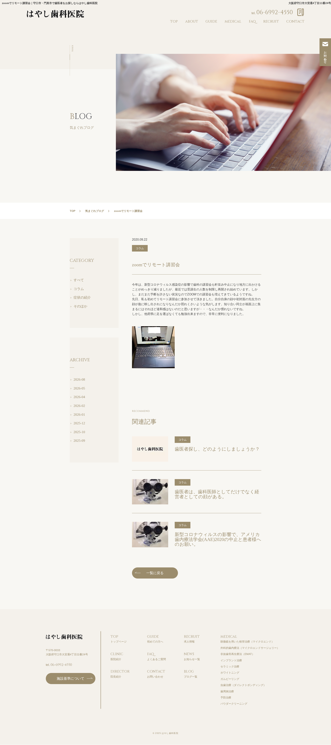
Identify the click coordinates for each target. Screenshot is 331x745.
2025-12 (79, 423)
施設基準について (70, 678)
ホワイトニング (229, 672)
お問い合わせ (325, 55)
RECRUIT (271, 21)
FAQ (252, 21)
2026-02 (79, 406)
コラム (79, 289)
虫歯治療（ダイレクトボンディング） (243, 685)
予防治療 (225, 697)
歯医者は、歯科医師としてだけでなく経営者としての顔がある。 (217, 494)
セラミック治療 (229, 666)
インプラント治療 (231, 660)
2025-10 (79, 432)
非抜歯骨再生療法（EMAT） (237, 654)
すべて (79, 280)
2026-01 (79, 414)
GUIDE (211, 21)
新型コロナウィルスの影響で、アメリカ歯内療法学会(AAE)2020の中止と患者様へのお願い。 (218, 539)
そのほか (80, 306)
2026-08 (79, 379)
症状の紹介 (82, 297)
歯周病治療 (227, 691)
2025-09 (79, 441)
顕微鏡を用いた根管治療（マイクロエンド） (247, 641)
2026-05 (79, 388)
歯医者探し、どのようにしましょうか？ (217, 449)
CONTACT (295, 21)
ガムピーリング (229, 678)
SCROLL (72, 48)
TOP (174, 21)
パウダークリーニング (233, 703)
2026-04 (79, 397)
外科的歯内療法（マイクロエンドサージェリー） (249, 647)
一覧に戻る (155, 573)
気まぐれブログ (94, 210)
